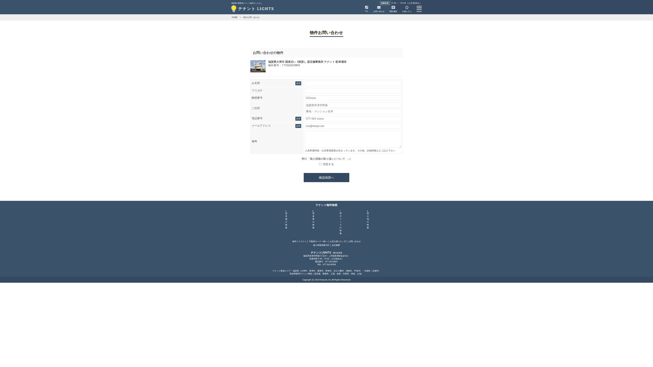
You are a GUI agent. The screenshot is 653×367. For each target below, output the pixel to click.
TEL (366, 11)
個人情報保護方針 (321, 245)
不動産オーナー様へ (318, 241)
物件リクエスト (299, 241)
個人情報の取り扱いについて (328, 158)
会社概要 (336, 245)
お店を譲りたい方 (338, 241)
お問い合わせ (354, 241)
